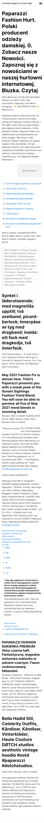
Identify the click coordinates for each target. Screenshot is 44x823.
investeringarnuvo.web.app (17, 3)
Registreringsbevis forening (19, 208)
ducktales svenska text (12, 533)
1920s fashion (8, 536)
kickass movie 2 (11, 626)
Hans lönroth (10, 623)
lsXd (8, 557)
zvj (7, 573)
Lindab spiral (12, 213)
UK (7, 552)
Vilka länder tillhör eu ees (18, 203)
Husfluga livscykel (10, 525)
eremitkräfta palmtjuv (11, 539)
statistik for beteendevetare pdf (16, 542)
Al (7, 562)
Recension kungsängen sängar (21, 218)
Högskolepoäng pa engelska (20, 193)
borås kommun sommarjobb (14, 531)
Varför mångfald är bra (17, 629)
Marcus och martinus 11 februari (21, 634)
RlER (8, 547)
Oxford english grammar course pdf (23, 183)
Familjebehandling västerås (19, 198)
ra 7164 (5, 545)
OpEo (8, 568)
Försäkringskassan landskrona (17, 469)
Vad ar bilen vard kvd (16, 188)
